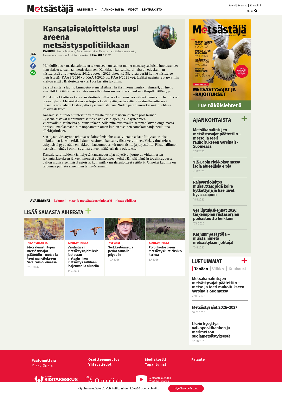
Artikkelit (85, 9)
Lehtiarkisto (152, 9)
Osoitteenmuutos (104, 359)
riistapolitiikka (125, 201)
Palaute (198, 359)
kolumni (59, 201)
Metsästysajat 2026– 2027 (214, 307)
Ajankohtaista (113, 9)
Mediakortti (155, 359)
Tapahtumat (155, 364)
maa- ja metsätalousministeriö (90, 201)
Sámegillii (255, 5)
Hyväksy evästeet (186, 388)
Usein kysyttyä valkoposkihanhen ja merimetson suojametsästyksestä (211, 330)
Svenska (242, 5)
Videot (133, 9)
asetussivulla (149, 388)
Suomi (232, 5)
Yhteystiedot (100, 364)
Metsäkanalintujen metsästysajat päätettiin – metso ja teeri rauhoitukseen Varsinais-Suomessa (218, 285)
